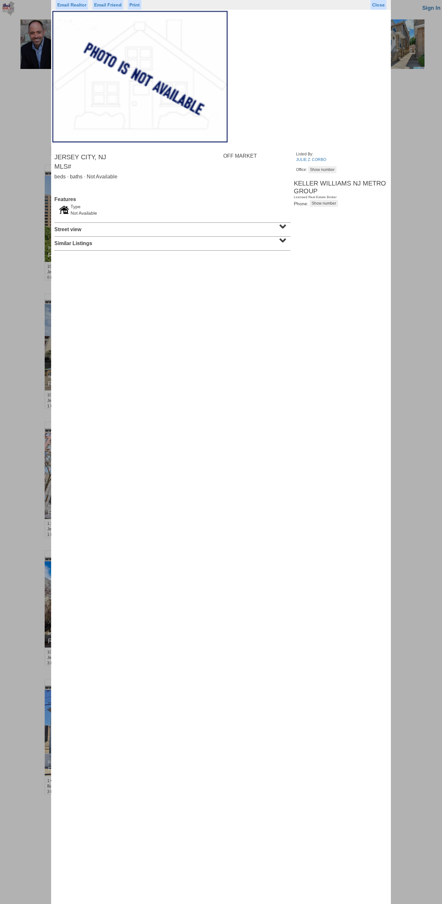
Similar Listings (171, 241)
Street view (171, 227)
